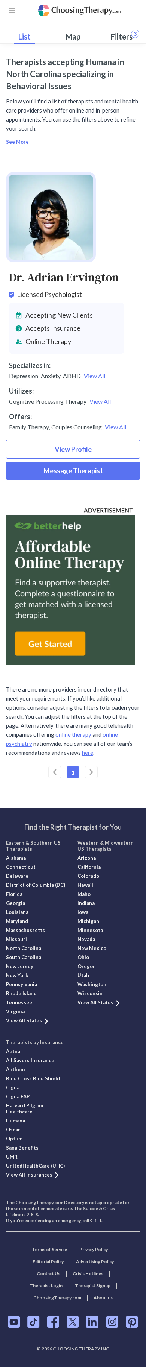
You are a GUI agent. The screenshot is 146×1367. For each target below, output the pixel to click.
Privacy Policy (93, 1249)
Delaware (17, 876)
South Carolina (23, 957)
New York (17, 975)
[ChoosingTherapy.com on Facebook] (53, 1322)
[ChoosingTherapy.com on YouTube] (14, 1322)
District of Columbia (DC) (35, 885)
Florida (14, 894)
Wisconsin (90, 993)
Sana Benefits (22, 1148)
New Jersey (19, 966)
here (87, 752)
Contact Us (48, 1273)
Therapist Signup (92, 1285)
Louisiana (17, 912)
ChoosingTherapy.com (57, 1297)
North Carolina (23, 948)
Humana (15, 1121)
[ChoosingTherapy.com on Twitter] (73, 1322)
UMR (12, 1157)
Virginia (15, 1011)
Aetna (13, 1051)
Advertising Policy (95, 1261)
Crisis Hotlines (88, 1273)
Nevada (86, 939)
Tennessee (19, 1002)
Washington (91, 984)
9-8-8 (32, 1214)
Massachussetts (25, 930)
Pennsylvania (21, 984)
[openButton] (12, 11)
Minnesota (90, 930)
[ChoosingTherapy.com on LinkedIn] (92, 1322)
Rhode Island (21, 993)
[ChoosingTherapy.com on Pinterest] (132, 1322)
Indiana (86, 903)
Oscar (13, 1130)
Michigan (88, 921)
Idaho (84, 894)
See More (17, 142)
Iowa (82, 912)
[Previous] (54, 772)
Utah (83, 975)
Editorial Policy (48, 1261)
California (89, 867)
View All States (24, 1020)
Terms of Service (49, 1249)
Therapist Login (46, 1285)
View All (94, 375)
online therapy (73, 734)
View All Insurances (29, 1175)
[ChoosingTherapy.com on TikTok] (33, 1322)
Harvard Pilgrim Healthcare (24, 1108)
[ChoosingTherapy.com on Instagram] (112, 1322)
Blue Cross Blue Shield (33, 1078)
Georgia (15, 903)
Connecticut (21, 867)
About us (103, 1297)
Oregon (86, 966)
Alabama (16, 858)
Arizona (86, 858)
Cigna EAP (18, 1096)
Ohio (83, 957)
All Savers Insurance (30, 1060)
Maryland (17, 921)
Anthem (15, 1069)
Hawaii (85, 885)
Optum (14, 1139)
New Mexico (91, 948)
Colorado (88, 876)
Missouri (16, 939)
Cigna (12, 1087)
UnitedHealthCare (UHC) (35, 1166)
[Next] (91, 772)
